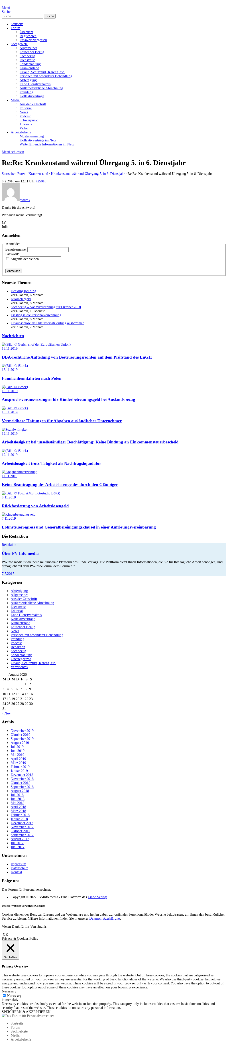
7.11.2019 (9, 518)
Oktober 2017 (20, 831)
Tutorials (26, 124)
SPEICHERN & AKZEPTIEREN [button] (26, 1012)
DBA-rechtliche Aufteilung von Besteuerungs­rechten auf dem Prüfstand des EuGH (77, 357)
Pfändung (26, 92)
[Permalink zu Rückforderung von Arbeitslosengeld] (31, 493)
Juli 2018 (17, 795)
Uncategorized (21, 659)
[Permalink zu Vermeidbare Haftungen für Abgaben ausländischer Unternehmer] (15, 408)
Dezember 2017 (22, 823)
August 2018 (20, 791)
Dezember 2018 (22, 775)
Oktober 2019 (20, 735)
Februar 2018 (20, 815)
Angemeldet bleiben (24, 259)
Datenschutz (19, 868)
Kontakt (16, 872)
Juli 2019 (17, 747)
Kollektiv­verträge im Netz (38, 140)
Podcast (25, 116)
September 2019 (22, 739)
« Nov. (6, 713)
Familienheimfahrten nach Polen (31, 378)
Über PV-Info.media (20, 553)
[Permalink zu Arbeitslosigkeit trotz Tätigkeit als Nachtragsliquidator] (15, 451)
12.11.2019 (10, 433)
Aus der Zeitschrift (33, 104)
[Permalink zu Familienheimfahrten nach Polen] (15, 365)
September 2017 (22, 835)
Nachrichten (13, 335)
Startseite (17, 24)
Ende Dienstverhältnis (35, 84)
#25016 (41, 181)
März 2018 (18, 811)
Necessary (14, 996)
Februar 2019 (20, 767)
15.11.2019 (10, 391)
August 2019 (20, 743)
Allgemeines (28, 48)
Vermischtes (19, 667)
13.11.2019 (10, 412)
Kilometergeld (21, 299)
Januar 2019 (19, 771)
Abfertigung (28, 80)
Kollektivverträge (32, 96)
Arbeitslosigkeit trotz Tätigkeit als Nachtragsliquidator (51, 463)
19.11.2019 (10, 348)
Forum (15, 28)
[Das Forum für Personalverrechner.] (28, 1016)
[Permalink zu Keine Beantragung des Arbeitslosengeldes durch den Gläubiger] (19, 472)
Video (24, 128)
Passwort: (12, 254)
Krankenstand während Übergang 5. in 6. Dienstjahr (88, 174)
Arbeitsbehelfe (21, 132)
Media (15, 100)
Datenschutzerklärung (104, 918)
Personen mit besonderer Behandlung (46, 76)
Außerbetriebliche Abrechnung (41, 88)
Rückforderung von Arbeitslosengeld (35, 506)
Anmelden (13, 271)
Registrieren (28, 36)
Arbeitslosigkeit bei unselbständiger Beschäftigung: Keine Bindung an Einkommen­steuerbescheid (90, 442)
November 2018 (22, 779)
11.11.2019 (9, 476)
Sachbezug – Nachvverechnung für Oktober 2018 (46, 307)
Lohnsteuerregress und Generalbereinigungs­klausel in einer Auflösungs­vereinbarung (79, 527)
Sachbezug (27, 56)
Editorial (26, 108)
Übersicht (26, 32)
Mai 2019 (17, 755)
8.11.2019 (9, 497)
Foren (21, 174)
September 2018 (22, 787)
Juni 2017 (17, 847)
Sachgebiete (19, 44)
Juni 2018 (17, 799)
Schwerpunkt (29, 120)
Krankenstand (29, 68)
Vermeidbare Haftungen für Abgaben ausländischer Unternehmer (62, 420)
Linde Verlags (97, 897)
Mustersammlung (32, 136)
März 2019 (18, 763)
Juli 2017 (17, 843)
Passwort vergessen (33, 40)
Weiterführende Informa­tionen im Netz (47, 144)
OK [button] (5, 934)
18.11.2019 (10, 369)
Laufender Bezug (32, 52)
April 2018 (18, 807)
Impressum (18, 864)
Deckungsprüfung (23, 291)
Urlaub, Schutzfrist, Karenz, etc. (42, 72)
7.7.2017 (8, 574)
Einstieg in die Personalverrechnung (36, 315)
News (24, 112)
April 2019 (18, 759)
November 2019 (22, 731)
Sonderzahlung (30, 64)
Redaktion (9, 545)
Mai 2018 (17, 803)
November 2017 (22, 827)
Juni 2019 (17, 751)
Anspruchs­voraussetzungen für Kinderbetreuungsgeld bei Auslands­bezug (68, 399)
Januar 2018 (19, 819)
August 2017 (20, 839)
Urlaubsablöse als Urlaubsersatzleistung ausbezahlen (47, 323)
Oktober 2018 (20, 783)
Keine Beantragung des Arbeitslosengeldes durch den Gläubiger (60, 484)
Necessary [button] (9, 991)
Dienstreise (27, 60)
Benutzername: (16, 249)
